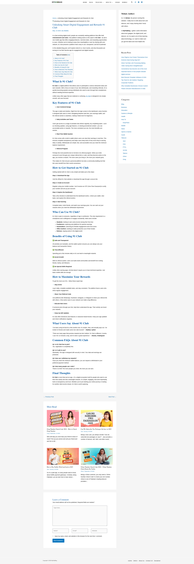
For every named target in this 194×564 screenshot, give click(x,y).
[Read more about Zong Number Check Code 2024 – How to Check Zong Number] (63, 418)
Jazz (82, 431)
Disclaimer (157, 561)
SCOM (125, 150)
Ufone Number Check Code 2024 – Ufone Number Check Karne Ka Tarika (96, 468)
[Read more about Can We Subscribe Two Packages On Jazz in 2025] (97, 418)
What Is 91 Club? (59, 58)
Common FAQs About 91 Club (62, 74)
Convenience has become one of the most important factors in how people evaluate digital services (134, 71)
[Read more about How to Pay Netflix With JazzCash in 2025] (63, 456)
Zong (48, 433)
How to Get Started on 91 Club (62, 63)
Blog (91, 2)
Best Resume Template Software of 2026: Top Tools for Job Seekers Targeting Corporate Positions (133, 80)
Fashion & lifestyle (126, 113)
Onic (124, 144)
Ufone (82, 471)
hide (69, 54)
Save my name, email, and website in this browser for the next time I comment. (78, 536)
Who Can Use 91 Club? (60, 65)
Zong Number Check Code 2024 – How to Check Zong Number (62, 430)
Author (130, 561)
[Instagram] (135, 2)
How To (108, 2)
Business (124, 107)
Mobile (124, 2)
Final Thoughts (58, 76)
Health (123, 116)
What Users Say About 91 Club (62, 72)
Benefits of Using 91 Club (61, 67)
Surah (117, 2)
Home (85, 2)
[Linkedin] (141, 2)
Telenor (125, 153)
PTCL (124, 147)
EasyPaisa (126, 122)
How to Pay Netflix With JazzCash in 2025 (60, 467)
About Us (141, 561)
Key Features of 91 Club (61, 60)
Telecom (98, 2)
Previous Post (49, 397)
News (123, 129)
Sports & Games (126, 132)
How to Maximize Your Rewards (63, 69)
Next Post (112, 397)
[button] (102, 2)
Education (124, 110)
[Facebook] (138, 2)
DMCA (135, 561)
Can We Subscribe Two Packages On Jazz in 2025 (96, 429)
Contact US (149, 561)
